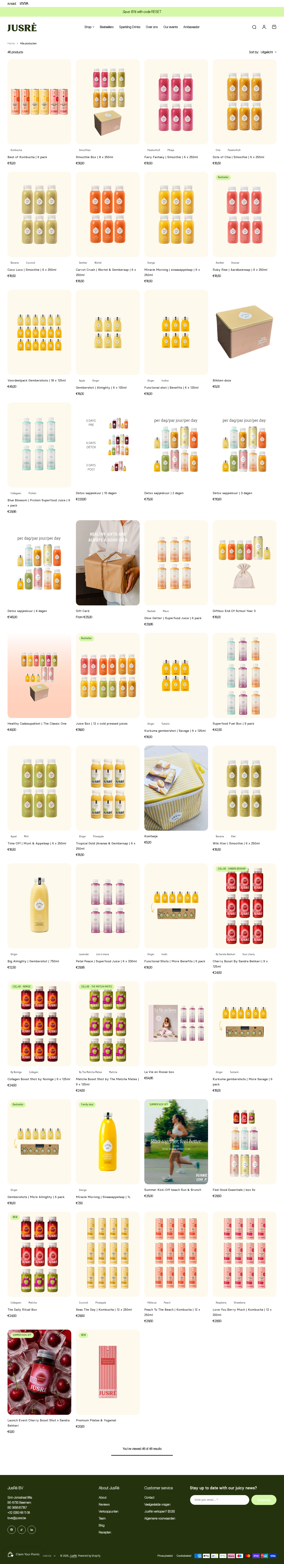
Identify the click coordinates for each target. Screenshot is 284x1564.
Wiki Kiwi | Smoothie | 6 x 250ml (236, 843)
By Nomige (16, 1072)
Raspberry (221, 1303)
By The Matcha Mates (90, 1072)
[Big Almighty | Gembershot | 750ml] (39, 906)
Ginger (95, 381)
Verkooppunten (108, 1511)
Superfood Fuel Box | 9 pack (233, 723)
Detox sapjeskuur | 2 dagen (164, 493)
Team (102, 1518)
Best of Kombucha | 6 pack (27, 157)
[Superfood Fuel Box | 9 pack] (244, 675)
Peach (167, 1303)
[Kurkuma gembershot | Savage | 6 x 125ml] (176, 675)
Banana (15, 263)
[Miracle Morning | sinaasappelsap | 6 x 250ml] (176, 214)
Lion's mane (102, 954)
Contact (149, 1497)
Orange (151, 263)
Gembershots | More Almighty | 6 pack (36, 1197)
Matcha (113, 1072)
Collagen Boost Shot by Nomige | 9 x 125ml (39, 1079)
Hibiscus (151, 1303)
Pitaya (171, 150)
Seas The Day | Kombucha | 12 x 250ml (104, 1309)
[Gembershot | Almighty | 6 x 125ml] (108, 332)
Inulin (164, 954)
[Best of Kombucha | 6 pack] (39, 101)
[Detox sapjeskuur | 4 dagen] (39, 562)
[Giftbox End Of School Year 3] (244, 562)
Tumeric (166, 724)
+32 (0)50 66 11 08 (19, 1512)
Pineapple (98, 836)
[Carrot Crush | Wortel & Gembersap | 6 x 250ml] (108, 214)
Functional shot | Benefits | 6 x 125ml (171, 387)
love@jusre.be (17, 1518)
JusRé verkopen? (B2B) (159, 1511)
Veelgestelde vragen (157, 1504)
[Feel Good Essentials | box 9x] (244, 1141)
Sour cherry (248, 954)
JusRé (73, 1555)
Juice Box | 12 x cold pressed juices (102, 723)
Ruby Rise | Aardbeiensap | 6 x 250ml (240, 270)
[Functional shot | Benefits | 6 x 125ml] (176, 332)
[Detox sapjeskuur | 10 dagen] (108, 445)
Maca (166, 611)
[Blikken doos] (244, 332)
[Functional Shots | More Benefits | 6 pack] (176, 906)
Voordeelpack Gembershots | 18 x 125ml (37, 380)
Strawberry (239, 1303)
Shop (87, 27)
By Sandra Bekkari (225, 954)
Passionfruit (153, 150)
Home (11, 43)
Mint (26, 836)
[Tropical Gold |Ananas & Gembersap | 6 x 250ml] (108, 788)
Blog (102, 1525)
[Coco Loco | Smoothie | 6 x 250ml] (39, 214)
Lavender (84, 954)
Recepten (105, 1532)
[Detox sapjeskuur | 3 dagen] (244, 445)
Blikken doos (222, 380)
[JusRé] (22, 26)
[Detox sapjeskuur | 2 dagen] (176, 445)
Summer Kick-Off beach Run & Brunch (172, 1190)
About (102, 1497)
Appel (14, 836)
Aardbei (220, 263)
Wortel (97, 263)
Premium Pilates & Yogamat (96, 1420)
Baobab (151, 611)
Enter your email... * (206, 1500)
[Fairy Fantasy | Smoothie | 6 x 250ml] (176, 101)
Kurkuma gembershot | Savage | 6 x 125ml (175, 731)
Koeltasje (151, 836)
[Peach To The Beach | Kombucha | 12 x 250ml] (176, 1254)
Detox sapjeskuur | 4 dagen (27, 611)
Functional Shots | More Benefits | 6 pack (174, 961)
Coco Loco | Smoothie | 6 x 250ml (32, 270)
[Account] (264, 27)
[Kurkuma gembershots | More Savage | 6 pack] (244, 1023)
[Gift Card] (108, 562)
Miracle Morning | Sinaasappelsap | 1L (103, 1197)
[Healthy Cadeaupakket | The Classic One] (39, 675)
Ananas (235, 263)
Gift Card (82, 611)
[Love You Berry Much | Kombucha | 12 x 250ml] (244, 1254)
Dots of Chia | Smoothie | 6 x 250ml (238, 157)
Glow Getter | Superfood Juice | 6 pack (173, 618)
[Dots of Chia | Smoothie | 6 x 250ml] (244, 101)
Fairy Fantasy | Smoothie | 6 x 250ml (171, 157)
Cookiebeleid (184, 1555)
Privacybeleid (165, 1555)
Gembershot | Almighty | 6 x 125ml (101, 387)
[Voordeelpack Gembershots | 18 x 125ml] (39, 332)
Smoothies (84, 150)
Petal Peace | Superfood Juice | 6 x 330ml (106, 961)
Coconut (30, 263)
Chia (218, 150)
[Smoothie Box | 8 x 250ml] (108, 101)
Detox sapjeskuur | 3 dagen (232, 493)
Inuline (165, 381)
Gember (83, 263)
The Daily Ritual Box (22, 1309)
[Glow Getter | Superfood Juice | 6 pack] (176, 562)
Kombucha (16, 150)
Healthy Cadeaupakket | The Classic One (37, 723)
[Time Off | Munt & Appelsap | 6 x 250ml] (39, 788)
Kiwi (233, 836)
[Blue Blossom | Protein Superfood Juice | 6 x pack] (39, 445)
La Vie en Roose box (159, 1072)
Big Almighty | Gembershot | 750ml (33, 961)
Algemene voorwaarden (159, 1518)
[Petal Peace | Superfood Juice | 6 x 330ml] (108, 906)
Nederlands (44, 1555)
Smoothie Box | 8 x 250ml (94, 157)
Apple (82, 381)
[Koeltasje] (176, 788)
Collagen (33, 1072)
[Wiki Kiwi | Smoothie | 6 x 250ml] (244, 788)
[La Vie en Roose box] (176, 1023)
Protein (32, 493)
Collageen (16, 493)
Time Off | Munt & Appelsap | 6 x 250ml (37, 843)
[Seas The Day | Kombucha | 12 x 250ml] (108, 1254)
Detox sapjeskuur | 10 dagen (96, 493)
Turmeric (234, 1072)
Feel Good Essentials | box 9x (234, 1190)
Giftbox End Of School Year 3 (234, 611)
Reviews (104, 1504)
